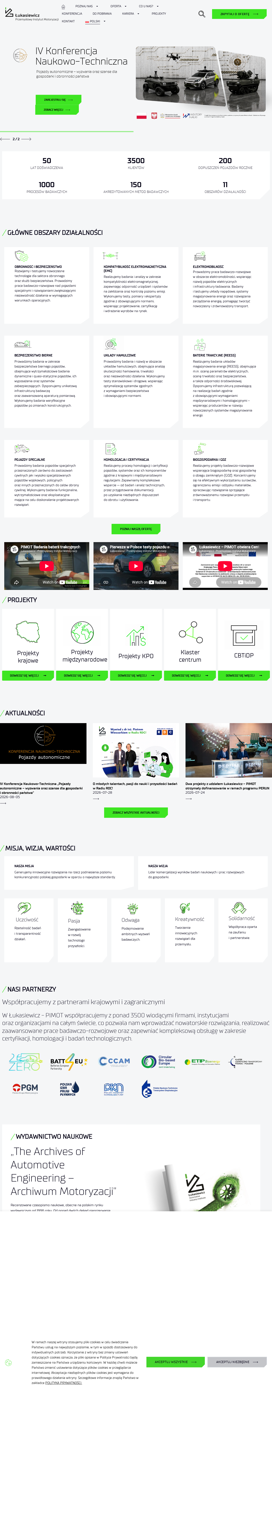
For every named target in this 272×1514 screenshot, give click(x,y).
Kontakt (68, 21)
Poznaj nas (84, 6)
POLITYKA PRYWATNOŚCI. (63, 1383)
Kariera (128, 14)
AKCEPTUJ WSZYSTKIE (171, 1362)
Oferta (115, 6)
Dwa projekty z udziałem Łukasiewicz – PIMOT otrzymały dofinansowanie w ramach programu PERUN (227, 786)
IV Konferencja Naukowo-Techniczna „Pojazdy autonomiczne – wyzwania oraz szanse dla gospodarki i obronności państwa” (41, 788)
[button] (201, 14)
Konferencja (72, 14)
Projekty (159, 14)
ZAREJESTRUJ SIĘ (55, 100)
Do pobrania (102, 14)
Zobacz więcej (54, 110)
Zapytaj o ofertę (235, 14)
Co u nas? (146, 6)
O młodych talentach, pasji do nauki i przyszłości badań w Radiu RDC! (135, 786)
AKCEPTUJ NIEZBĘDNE (232, 1362)
